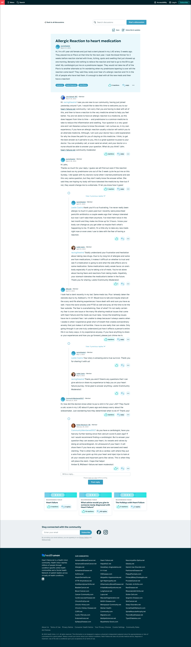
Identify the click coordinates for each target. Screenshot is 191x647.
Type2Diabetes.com (133, 618)
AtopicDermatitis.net (83, 577)
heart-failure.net (68, 109)
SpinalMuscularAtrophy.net (136, 611)
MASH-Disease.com (107, 601)
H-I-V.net (103, 570)
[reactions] (116, 239)
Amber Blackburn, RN (83, 425)
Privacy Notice (84, 537)
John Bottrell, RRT (71, 96)
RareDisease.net (132, 588)
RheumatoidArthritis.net (135, 591)
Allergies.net (79, 567)
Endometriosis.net (82, 618)
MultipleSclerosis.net (108, 618)
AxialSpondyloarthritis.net (85, 584)
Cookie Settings (119, 627)
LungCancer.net (106, 591)
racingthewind (65, 46)
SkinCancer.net (131, 601)
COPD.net (78, 611)
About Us (45, 627)
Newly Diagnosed (71, 85)
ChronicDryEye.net (82, 601)
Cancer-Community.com (84, 594)
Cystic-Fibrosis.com (82, 615)
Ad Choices (46, 630)
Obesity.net (130, 564)
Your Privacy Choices (103, 627)
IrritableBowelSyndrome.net (110, 588)
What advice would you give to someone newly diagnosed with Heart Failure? (95, 504)
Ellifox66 (68, 289)
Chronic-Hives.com (82, 605)
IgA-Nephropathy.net (108, 581)
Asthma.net (79, 574)
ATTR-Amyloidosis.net (83, 581)
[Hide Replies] (69, 193)
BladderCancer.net (82, 588)
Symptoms (60, 85)
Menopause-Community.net (110, 605)
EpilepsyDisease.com (83, 622)
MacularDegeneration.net (109, 598)
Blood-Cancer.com (82, 591)
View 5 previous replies (95, 196)
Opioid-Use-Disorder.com (135, 567)
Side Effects (83, 85)
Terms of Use (46, 539)
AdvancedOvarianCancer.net (85, 564)
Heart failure (52, 502)
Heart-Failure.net (106, 560)
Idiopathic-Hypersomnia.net (110, 577)
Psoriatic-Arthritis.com (134, 584)
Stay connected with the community (61, 527)
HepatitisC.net (105, 564)
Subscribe (184, 2)
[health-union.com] (51, 556)
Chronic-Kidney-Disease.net (85, 608)
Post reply (95, 482)
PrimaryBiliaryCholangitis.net (136, 577)
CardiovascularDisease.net (85, 598)
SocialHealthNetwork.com (135, 608)
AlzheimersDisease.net (83, 570)
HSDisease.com (106, 574)
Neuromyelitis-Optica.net (135, 560)
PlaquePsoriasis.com (133, 574)
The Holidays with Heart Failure (130, 502)
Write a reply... (68, 474)
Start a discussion (136, 22)
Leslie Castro (77, 207)
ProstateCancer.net (133, 581)
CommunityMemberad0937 (75, 398)
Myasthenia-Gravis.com (109, 622)
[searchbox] (111, 22)
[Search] (95, 22)
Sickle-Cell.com (131, 594)
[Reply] (122, 239)
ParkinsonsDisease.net (134, 570)
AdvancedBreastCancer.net (85, 560)
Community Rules (132, 627)
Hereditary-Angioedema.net (110, 567)
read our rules (92, 478)
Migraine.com (105, 615)
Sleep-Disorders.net (133, 605)
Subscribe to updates (133, 30)
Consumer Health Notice (84, 627)
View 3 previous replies (95, 346)
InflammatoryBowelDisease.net (112, 584)
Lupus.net (104, 594)
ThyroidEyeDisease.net (134, 615)
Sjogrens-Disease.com (134, 598)
